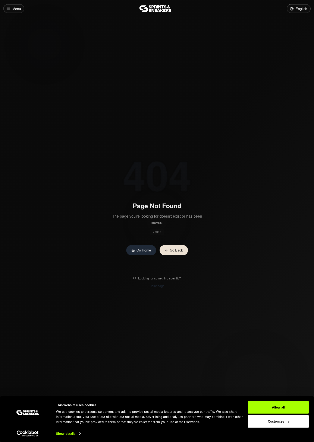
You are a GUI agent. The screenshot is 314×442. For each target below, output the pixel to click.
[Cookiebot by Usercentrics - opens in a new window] (27, 433)
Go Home (143, 250)
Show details (65, 433)
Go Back (176, 250)
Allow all (278, 407)
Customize (276, 421)
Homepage (157, 286)
